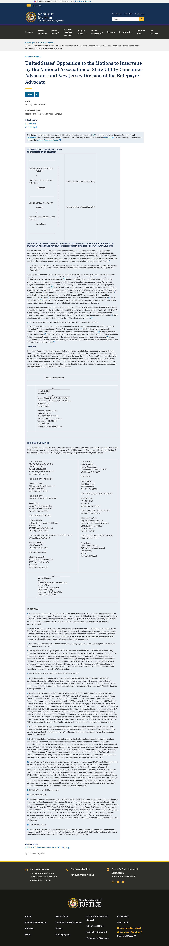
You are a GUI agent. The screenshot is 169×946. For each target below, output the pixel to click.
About (28, 916)
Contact (125, 936)
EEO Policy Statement (96, 932)
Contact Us (139, 14)
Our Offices (116, 14)
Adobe (107, 138)
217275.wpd (31, 127)
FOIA (27, 934)
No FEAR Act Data (95, 926)
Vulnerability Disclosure (97, 938)
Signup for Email (123, 869)
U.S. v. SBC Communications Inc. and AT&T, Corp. (47, 848)
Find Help (128, 14)
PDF (93, 135)
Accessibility (62, 916)
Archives (29, 928)
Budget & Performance (35, 922)
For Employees (63, 934)
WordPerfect (32, 138)
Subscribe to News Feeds (123, 876)
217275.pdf (30, 124)
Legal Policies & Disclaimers (69, 922)
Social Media (118, 873)
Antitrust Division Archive (82, 875)
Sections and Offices (80, 869)
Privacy (59, 928)
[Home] (45, 21)
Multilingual (122, 916)
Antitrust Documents (47, 140)
